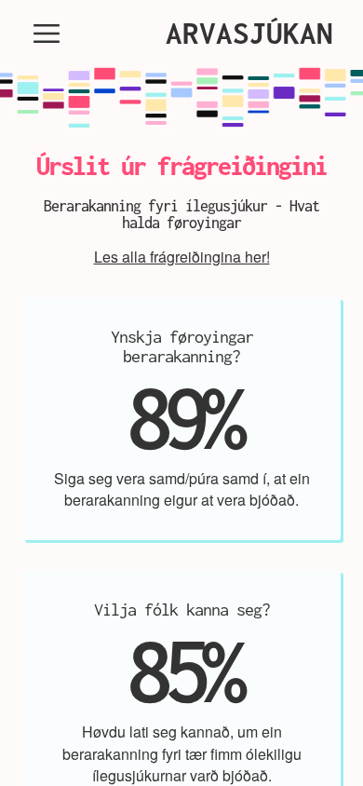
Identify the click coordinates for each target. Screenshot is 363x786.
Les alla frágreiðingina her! (182, 256)
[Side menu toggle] (46, 33)
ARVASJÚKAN (249, 33)
